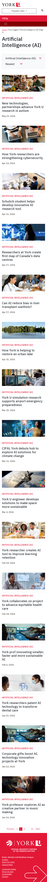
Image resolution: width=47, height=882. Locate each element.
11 (32, 829)
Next (38, 829)
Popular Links (18, 11)
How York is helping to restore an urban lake (18, 352)
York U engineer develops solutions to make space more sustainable (20, 503)
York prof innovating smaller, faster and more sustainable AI (23, 656)
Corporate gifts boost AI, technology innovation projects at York (20, 757)
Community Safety (9, 869)
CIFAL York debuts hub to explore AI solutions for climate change (20, 452)
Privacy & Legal (7, 872)
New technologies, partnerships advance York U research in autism (23, 107)
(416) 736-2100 (8, 862)
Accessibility (7, 874)
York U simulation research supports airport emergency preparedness (22, 401)
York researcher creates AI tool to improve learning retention (21, 554)
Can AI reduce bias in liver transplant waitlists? (21, 305)
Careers (5, 877)
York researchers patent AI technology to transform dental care (21, 706)
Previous (10, 829)
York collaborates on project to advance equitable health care (22, 605)
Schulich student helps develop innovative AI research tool (18, 205)
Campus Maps (7, 865)
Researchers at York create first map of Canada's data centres (21, 256)
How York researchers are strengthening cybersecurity (22, 156)
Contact (5, 860)
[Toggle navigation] (5, 24)
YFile (5, 18)
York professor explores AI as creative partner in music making (23, 808)
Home (4, 30)
